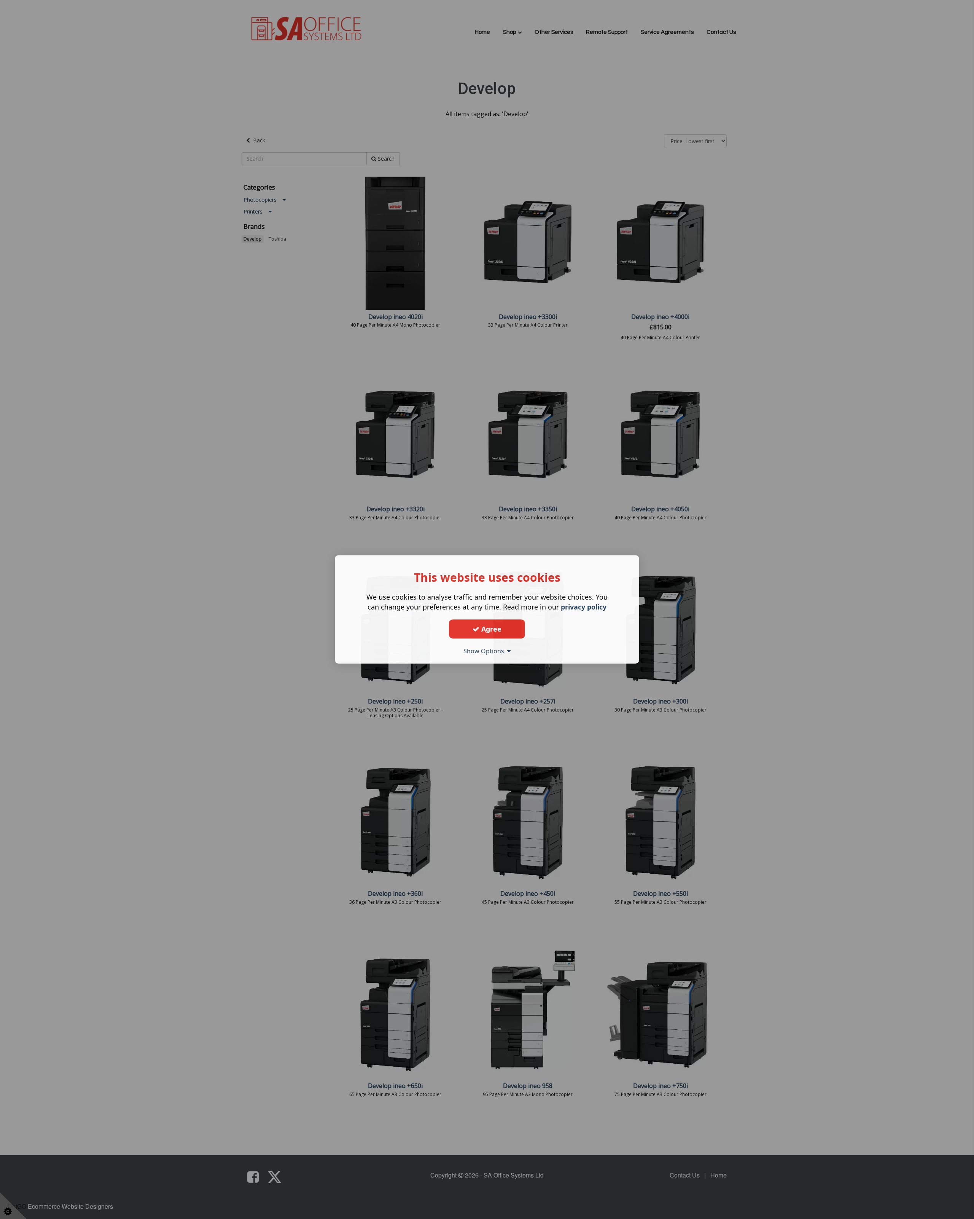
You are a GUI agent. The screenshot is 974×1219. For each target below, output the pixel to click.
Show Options (485, 651)
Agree (490, 628)
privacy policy (583, 606)
